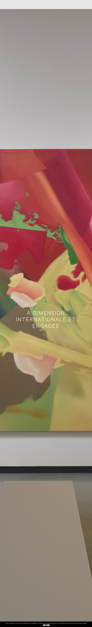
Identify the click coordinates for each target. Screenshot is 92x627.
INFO (48, 625)
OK (44, 625)
